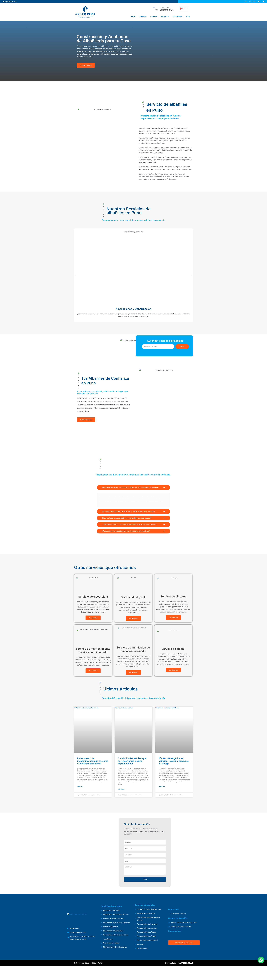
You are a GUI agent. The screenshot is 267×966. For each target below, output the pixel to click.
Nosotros (153, 16)
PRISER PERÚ (96, 963)
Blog (188, 16)
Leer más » (81, 787)
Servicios (142, 16)
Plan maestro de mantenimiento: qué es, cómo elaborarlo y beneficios (92, 761)
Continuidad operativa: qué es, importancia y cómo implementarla (132, 761)
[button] (75, 274)
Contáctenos (177, 16)
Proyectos (165, 16)
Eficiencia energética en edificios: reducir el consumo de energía (174, 761)
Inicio (133, 16)
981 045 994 (167, 10)
